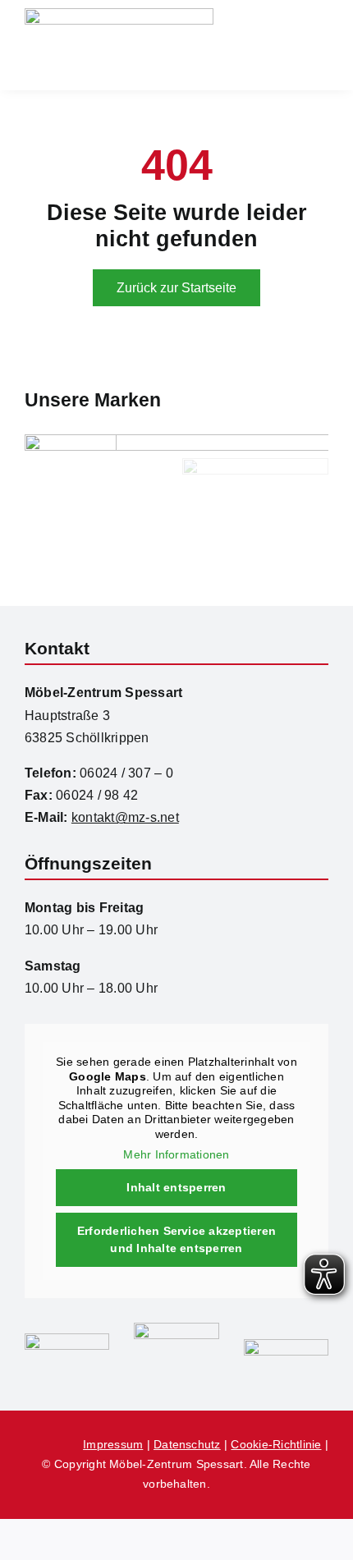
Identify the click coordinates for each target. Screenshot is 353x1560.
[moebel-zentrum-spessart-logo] (67, 1340)
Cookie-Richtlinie (276, 1444)
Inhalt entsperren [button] (176, 1187)
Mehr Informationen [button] (176, 1154)
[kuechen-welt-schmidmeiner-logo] (176, 1329)
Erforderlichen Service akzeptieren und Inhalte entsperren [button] (176, 1239)
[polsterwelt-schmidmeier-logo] (286, 1345)
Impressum (113, 1444)
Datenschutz (187, 1444)
